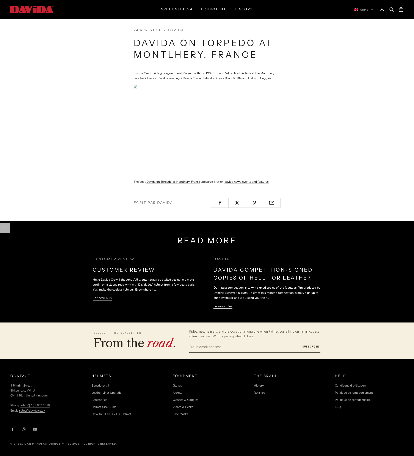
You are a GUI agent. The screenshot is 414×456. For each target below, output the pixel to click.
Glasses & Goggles (185, 400)
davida (176, 30)
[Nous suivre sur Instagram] (24, 429)
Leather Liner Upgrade (106, 393)
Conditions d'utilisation (350, 386)
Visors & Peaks (183, 407)
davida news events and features (246, 182)
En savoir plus (102, 298)
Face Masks (180, 414)
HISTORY (244, 9)
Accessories (99, 400)
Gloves (177, 386)
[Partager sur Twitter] (237, 203)
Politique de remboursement (354, 393)
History (259, 386)
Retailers (259, 393)
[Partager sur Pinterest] (254, 203)
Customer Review (124, 270)
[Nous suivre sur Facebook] (12, 429)
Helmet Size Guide (103, 407)
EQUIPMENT (213, 9)
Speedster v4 (100, 386)
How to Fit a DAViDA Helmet (111, 414)
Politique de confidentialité (352, 400)
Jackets (177, 393)
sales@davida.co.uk (32, 411)
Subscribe (310, 346)
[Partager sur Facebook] (219, 203)
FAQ (338, 407)
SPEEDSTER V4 (177, 9)
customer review (114, 259)
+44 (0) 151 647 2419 (35, 405)
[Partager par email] (271, 203)
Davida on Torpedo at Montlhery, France (173, 182)
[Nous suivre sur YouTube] (35, 429)
